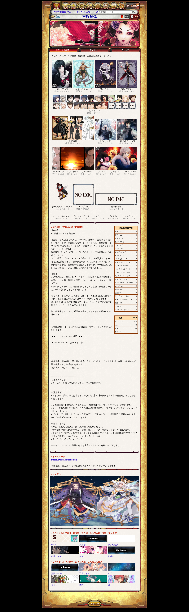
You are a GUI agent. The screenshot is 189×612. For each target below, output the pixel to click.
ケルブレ (58, 12)
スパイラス (88, 12)
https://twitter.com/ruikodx (64, 460)
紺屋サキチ (56, 556)
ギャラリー (94, 50)
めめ (81, 556)
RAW (53, 544)
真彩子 (82, 544)
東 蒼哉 (111, 556)
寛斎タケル (56, 573)
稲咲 (81, 585)
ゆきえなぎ (113, 544)
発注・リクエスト (63, 50)
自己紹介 (126, 50)
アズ (110, 573)
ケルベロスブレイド (72, 12)
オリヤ (54, 585)
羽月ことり (84, 573)
